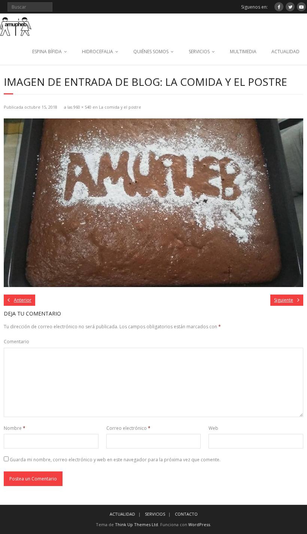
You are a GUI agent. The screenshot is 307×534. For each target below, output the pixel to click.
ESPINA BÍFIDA (47, 51)
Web (213, 428)
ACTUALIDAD (285, 51)
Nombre (14, 428)
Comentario (16, 341)
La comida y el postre (120, 107)
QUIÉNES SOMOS (150, 51)
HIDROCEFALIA (97, 51)
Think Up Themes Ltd (136, 524)
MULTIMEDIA (243, 51)
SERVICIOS (199, 51)
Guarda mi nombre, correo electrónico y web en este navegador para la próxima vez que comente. (115, 459)
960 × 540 (82, 107)
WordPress (199, 524)
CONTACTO (186, 514)
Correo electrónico (128, 428)
